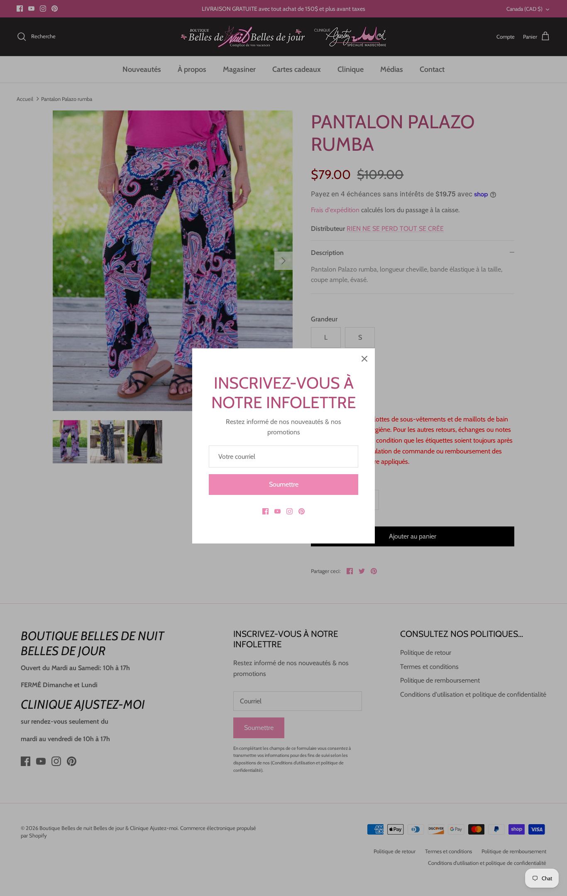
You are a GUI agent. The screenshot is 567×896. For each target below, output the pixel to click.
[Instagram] (289, 511)
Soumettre (283, 484)
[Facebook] (265, 511)
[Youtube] (277, 511)
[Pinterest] (301, 511)
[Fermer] (364, 359)
